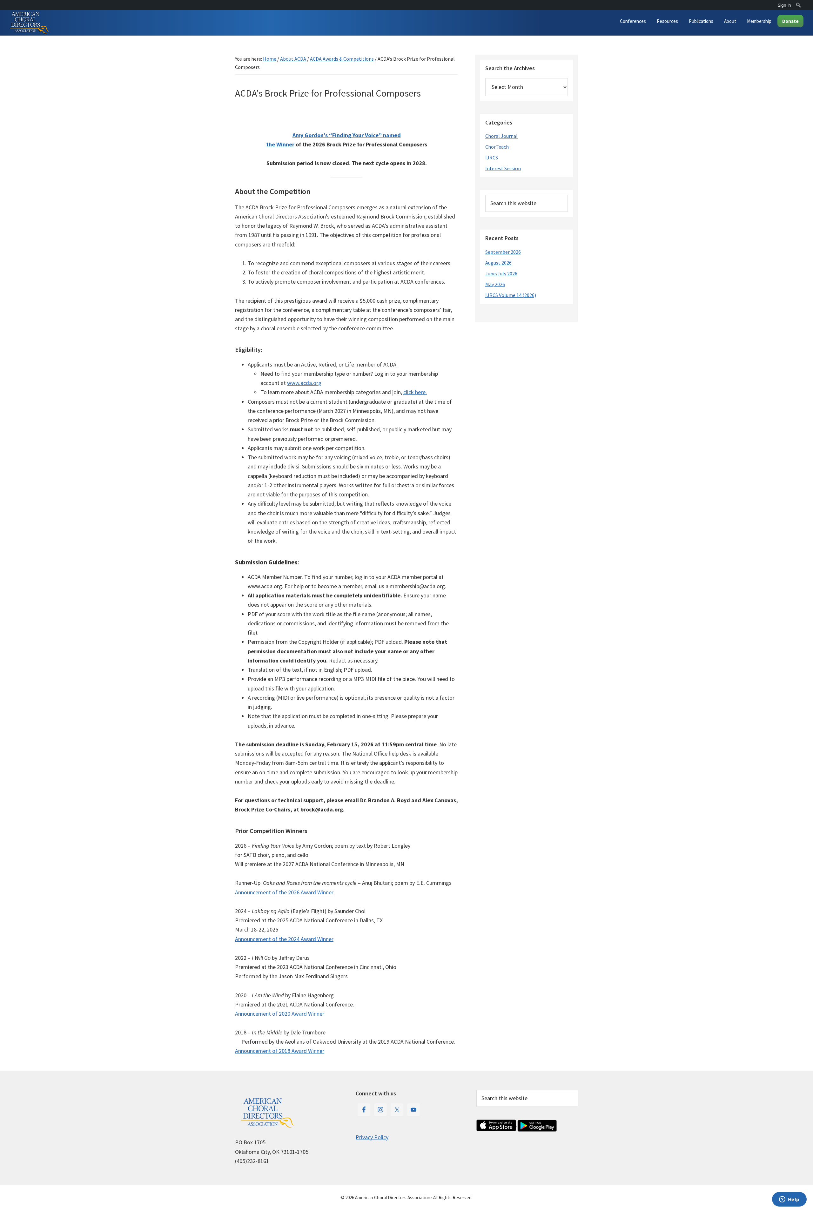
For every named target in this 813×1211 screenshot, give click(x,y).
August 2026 (498, 262)
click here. (415, 392)
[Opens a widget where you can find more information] (789, 1200)
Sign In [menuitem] (784, 5)
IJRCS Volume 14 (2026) (510, 295)
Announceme (250, 1050)
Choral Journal (501, 136)
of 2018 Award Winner (298, 1050)
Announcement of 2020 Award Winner (279, 1013)
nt (269, 1050)
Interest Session (503, 168)
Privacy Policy (372, 1137)
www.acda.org (304, 383)
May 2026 (495, 284)
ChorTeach (497, 147)
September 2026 (503, 252)
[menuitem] (798, 5)
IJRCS (491, 157)
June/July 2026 (501, 273)
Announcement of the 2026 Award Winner (284, 892)
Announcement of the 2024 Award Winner (284, 939)
